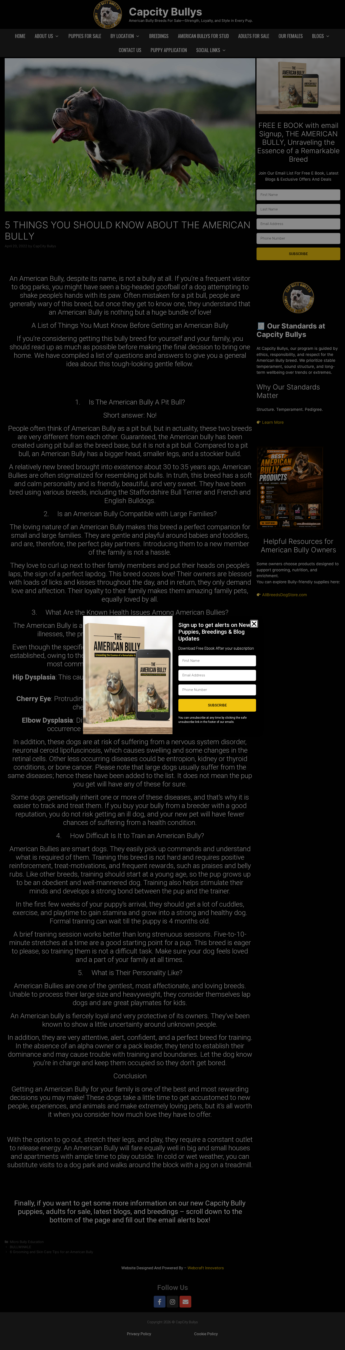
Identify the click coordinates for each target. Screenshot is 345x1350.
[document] (172, 675)
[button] (254, 624)
